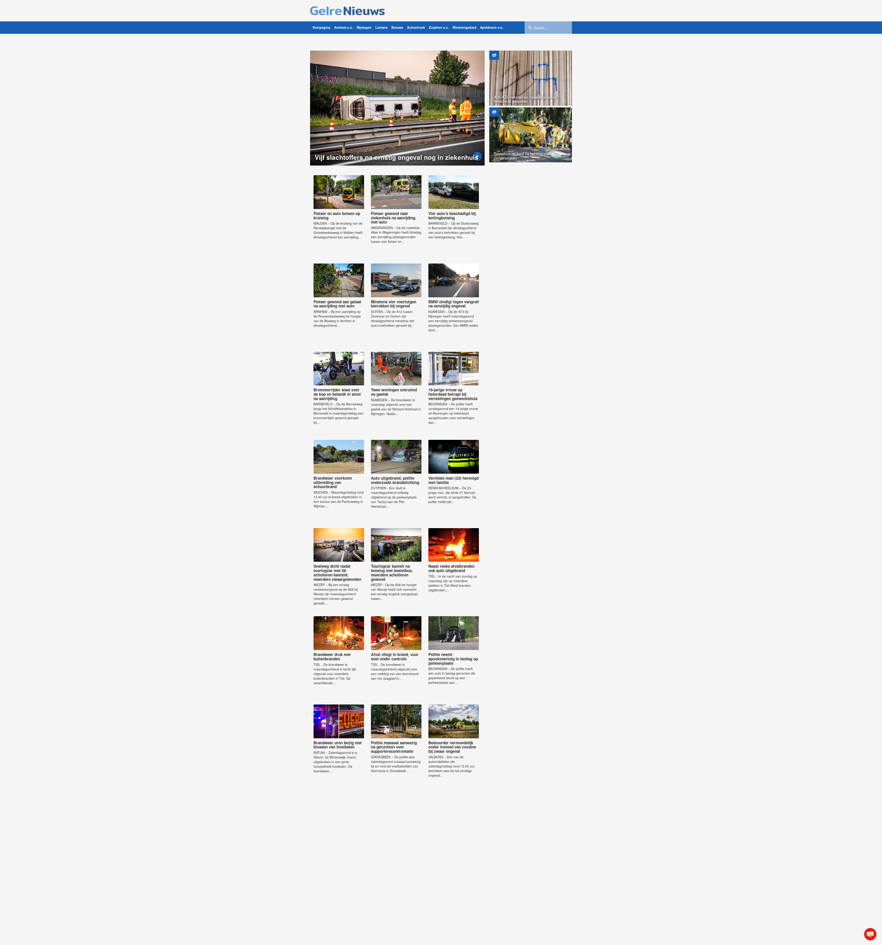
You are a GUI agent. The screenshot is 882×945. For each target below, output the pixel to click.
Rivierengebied (464, 27)
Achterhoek (416, 27)
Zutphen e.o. (439, 27)
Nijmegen (364, 27)
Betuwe (397, 27)
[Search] (530, 27)
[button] (870, 934)
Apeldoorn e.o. (491, 27)
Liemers (381, 27)
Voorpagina (321, 27)
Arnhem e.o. (343, 27)
